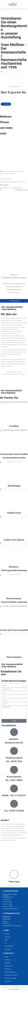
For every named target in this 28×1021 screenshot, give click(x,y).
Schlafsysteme (14, 512)
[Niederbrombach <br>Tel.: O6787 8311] (14, 751)
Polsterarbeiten (14, 657)
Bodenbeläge (14, 485)
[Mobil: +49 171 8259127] (14, 788)
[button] (3, 4)
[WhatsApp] (14, 874)
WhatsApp (14, 881)
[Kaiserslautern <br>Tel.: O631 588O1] (14, 770)
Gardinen (14, 426)
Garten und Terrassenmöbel (14, 630)
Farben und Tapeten (14, 539)
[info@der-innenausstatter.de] (14, 732)
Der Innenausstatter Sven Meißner (12, 4)
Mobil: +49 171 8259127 (14, 795)
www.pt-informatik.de (14, 989)
